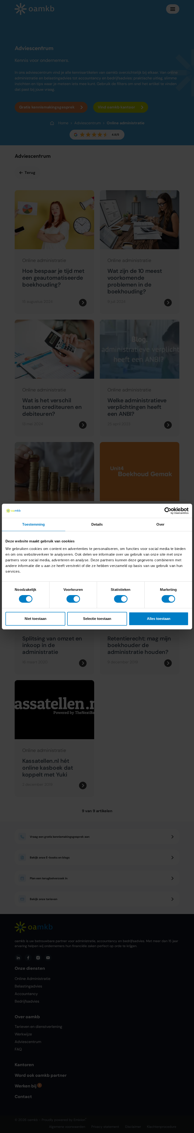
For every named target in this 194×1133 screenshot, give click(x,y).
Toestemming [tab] (33, 524)
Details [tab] (97, 524)
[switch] (73, 599)
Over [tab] (160, 524)
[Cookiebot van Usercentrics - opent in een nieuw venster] (168, 510)
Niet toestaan (35, 619)
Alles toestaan (158, 619)
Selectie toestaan (97, 619)
